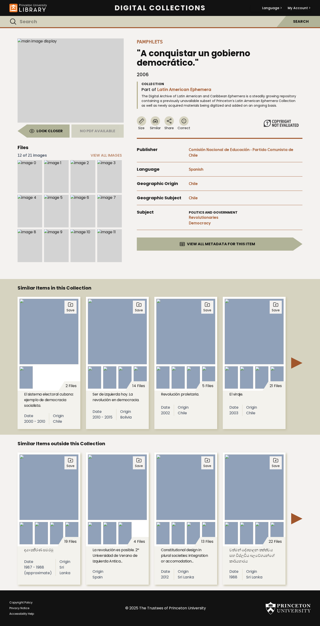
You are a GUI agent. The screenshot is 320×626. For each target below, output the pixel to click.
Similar (155, 128)
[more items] (296, 363)
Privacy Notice (19, 608)
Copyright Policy (21, 602)
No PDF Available (97, 131)
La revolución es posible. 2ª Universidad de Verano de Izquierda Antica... (116, 555)
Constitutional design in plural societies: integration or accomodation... (184, 555)
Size (141, 128)
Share (169, 128)
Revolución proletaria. (180, 394)
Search (301, 21)
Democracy (200, 223)
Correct (184, 128)
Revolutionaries (203, 217)
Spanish (196, 169)
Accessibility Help (21, 614)
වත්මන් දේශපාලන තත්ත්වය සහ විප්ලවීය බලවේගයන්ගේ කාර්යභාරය (252, 555)
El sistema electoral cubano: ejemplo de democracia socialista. (49, 400)
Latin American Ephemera (184, 89)
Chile (193, 183)
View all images (106, 155)
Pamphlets (150, 41)
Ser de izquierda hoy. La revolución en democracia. (116, 397)
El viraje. (236, 394)
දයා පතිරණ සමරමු (38, 550)
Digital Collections (160, 8)
